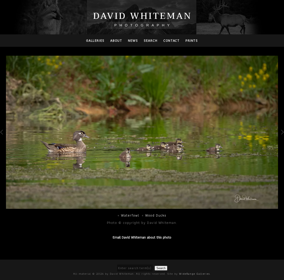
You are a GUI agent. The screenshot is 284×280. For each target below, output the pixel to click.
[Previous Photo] (3, 142)
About (116, 40)
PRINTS (191, 40)
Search (151, 40)
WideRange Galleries (194, 274)
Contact (171, 40)
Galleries (95, 40)
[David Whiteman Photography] (142, 26)
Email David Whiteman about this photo (142, 237)
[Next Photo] (142, 206)
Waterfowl (130, 215)
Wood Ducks (155, 215)
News (133, 40)
